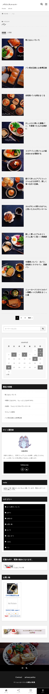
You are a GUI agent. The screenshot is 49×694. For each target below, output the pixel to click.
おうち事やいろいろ (13, 507)
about (10, 8)
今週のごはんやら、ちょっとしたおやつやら (19, 400)
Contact (18, 677)
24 (9, 367)
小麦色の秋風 (30, 682)
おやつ (9, 513)
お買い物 (9, 524)
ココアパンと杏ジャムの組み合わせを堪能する (36, 152)
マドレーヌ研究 (10, 412)
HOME (6, 14)
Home (4, 8)
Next (29, 318)
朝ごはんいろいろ (32, 40)
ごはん (9, 541)
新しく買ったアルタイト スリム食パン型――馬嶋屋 (36, 235)
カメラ (9, 530)
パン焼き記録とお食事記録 (36, 68)
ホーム (6, 692)
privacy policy (30, 677)
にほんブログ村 (19, 567)
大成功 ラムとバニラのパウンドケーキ (17, 406)
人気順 (9, 32)
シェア (18, 692)
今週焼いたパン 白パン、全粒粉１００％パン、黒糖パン (36, 264)
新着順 (4, 32)
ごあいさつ (10, 536)
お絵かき (9, 518)
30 (40, 367)
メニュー (30, 692)
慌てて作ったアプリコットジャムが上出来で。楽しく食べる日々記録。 (36, 181)
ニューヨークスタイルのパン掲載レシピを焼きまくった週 (36, 292)
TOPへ (43, 692)
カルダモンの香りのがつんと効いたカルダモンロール (36, 207)
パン (13, 14)
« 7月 (7, 374)
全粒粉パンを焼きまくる (35, 95)
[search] (43, 328)
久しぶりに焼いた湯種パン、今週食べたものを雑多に (36, 126)
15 (35, 359)
